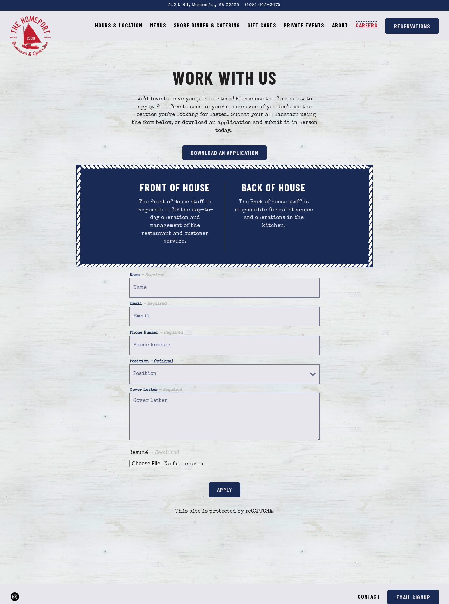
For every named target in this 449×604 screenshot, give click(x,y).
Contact (369, 596)
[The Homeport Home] (30, 35)
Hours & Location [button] (118, 25)
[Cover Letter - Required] (224, 416)
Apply (224, 489)
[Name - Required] (224, 288)
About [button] (340, 25)
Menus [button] (158, 25)
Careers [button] (367, 25)
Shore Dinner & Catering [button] (207, 25)
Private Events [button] (304, 25)
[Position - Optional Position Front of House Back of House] (224, 374)
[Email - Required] (224, 316)
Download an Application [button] (224, 152)
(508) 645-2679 (263, 5)
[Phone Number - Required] (224, 345)
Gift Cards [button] (262, 25)
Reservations (412, 26)
